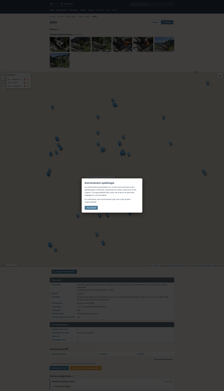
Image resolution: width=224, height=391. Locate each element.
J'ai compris (91, 208)
